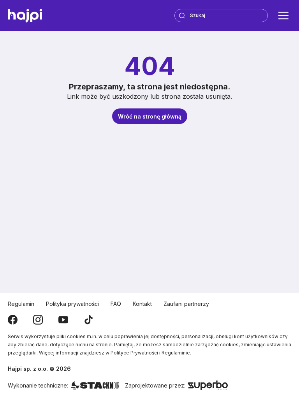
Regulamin (21, 303)
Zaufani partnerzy (186, 303)
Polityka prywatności (72, 303)
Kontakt (142, 303)
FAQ (116, 303)
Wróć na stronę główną (149, 116)
